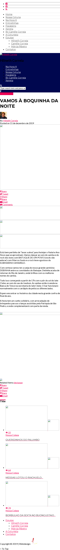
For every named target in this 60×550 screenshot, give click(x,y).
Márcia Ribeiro (19, 46)
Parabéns (11, 26)
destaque (18, 382)
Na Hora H (11, 20)
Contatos (11, 49)
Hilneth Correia (19, 40)
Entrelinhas (12, 23)
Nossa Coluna (13, 17)
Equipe (10, 37)
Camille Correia (19, 43)
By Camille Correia (16, 32)
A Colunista (12, 34)
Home (9, 14)
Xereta (9, 29)
